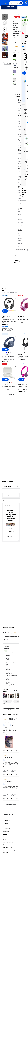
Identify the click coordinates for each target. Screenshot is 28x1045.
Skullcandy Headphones (8, 842)
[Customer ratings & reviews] (18, 628)
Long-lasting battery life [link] (11, 675)
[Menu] (2, 3)
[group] (19, 46)
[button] (16, 95)
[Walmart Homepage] (6, 3)
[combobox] (16, 3)
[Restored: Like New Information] (26, 66)
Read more (5, 732)
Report (17, 750)
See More (9, 536)
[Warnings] (18, 501)
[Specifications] (18, 491)
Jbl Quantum (6, 826)
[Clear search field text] (18, 3)
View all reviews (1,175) (10, 804)
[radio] (14, 57)
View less (12, 684)
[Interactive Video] (5, 17)
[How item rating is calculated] (18, 636)
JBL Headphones (7, 820)
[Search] (20, 3)
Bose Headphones (7, 844)
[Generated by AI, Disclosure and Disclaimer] (9, 685)
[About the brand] (16, 505)
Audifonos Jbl (6, 831)
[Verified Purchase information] (14, 719)
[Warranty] (16, 495)
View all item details (20, 249)
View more (9, 394)
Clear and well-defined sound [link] (13, 662)
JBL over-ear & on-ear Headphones (11, 817)
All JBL (4, 839)
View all (15, 690)
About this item (7, 481)
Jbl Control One (6, 828)
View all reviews (8, 639)
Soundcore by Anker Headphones (11, 836)
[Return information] (23, 52)
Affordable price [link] (10, 652)
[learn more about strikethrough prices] (26, 22)
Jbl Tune (5, 834)
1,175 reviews (13, 633)
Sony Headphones (7, 847)
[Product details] (18, 486)
